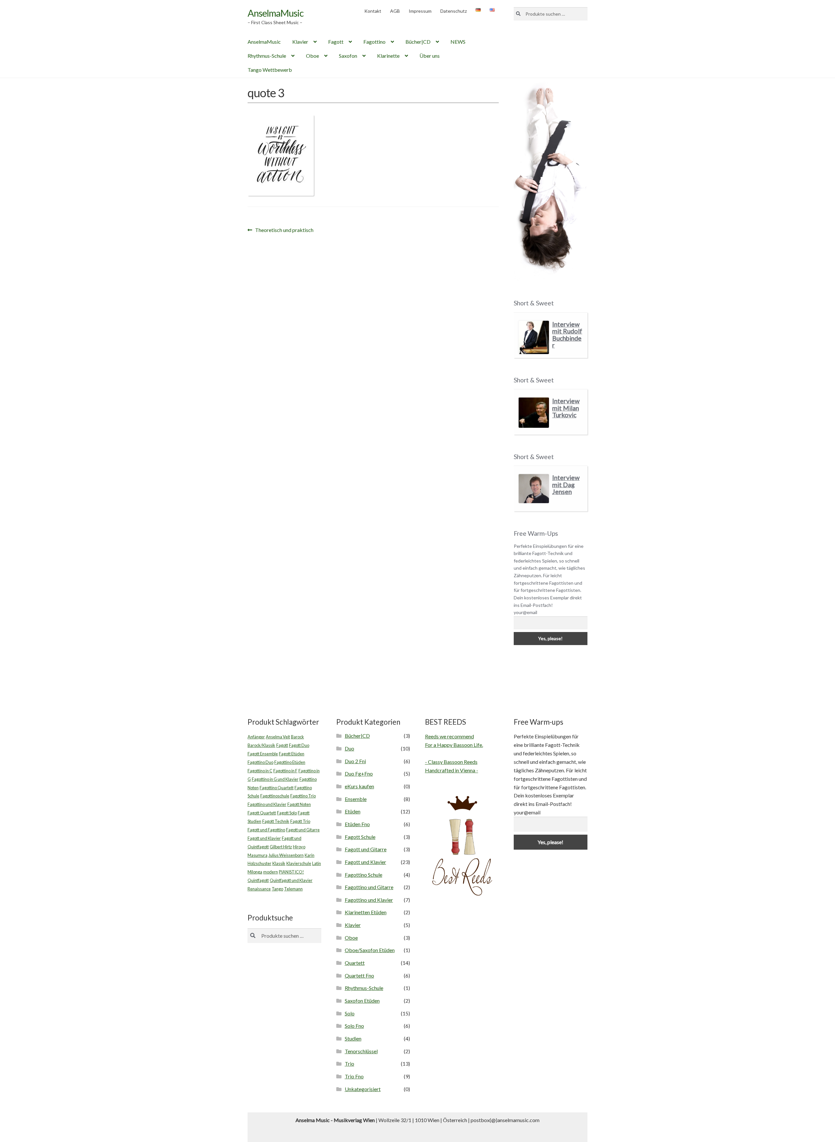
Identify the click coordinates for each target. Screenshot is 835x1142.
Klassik (278, 863)
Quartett (355, 963)
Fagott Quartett (262, 812)
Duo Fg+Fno (359, 773)
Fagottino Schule (363, 875)
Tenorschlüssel (361, 1051)
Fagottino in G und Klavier (275, 779)
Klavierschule (298, 863)
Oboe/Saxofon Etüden (370, 950)
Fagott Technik (275, 821)
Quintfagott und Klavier (291, 880)
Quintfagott (258, 880)
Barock (297, 736)
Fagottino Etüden (289, 762)
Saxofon (348, 56)
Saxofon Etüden (362, 1000)
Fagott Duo (299, 745)
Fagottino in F (285, 770)
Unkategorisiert (363, 1089)
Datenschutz (453, 11)
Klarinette (388, 56)
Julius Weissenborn (286, 855)
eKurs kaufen (359, 786)
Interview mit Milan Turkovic (566, 408)
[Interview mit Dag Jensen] (534, 488)
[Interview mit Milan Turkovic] (534, 412)
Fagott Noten (299, 804)
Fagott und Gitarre (303, 829)
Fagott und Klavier (264, 838)
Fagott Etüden (291, 753)
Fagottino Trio (303, 795)
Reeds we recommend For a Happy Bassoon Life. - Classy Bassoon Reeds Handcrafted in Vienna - (454, 753)
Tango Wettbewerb (270, 70)
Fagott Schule (360, 837)
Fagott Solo (287, 812)
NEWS (457, 42)
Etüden (352, 811)
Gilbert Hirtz (281, 846)
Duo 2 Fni (355, 761)
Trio (349, 1063)
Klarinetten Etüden (366, 912)
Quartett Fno (359, 975)
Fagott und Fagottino (266, 829)
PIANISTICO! (291, 871)
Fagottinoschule (274, 795)
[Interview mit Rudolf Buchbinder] (534, 337)
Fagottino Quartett (277, 787)
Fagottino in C (260, 770)
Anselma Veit (278, 736)
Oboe (312, 56)
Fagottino (374, 42)
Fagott (335, 42)
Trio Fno (354, 1076)
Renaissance (259, 888)
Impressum (420, 11)
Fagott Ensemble (263, 753)
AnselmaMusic (276, 13)
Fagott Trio (300, 821)
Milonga (255, 871)
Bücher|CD (418, 42)
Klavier (300, 42)
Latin (316, 863)
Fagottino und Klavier (267, 804)
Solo (350, 1013)
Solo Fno (354, 1026)
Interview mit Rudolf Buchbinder (567, 334)
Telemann (293, 888)
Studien (353, 1038)
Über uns (429, 56)
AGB (395, 11)
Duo (349, 748)
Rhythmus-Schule (267, 56)
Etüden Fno (357, 824)
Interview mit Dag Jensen (566, 484)
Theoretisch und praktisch (284, 230)
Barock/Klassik (261, 745)
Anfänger (256, 736)
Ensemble (356, 799)
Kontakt (372, 11)
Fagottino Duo (260, 762)
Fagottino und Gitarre (369, 887)
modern (270, 871)
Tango (277, 888)
